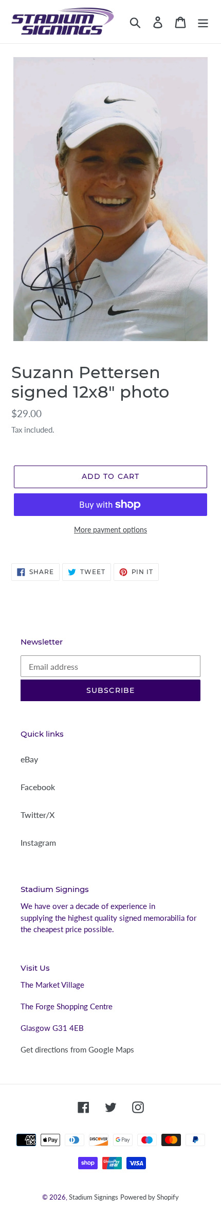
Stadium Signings (93, 1197)
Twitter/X (37, 814)
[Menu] (203, 21)
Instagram (38, 842)
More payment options (110, 529)
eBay (29, 759)
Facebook (38, 787)
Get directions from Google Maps (77, 1049)
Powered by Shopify (149, 1197)
